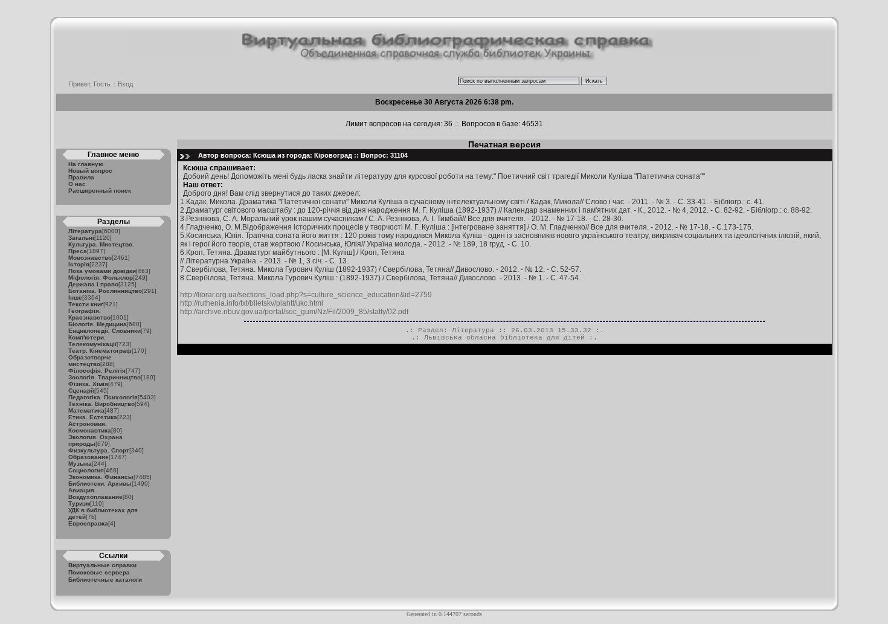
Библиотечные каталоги (105, 579)
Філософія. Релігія (97, 370)
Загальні (81, 237)
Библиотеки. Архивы (100, 483)
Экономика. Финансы (101, 477)
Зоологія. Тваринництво (104, 377)
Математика (86, 410)
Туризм (79, 503)
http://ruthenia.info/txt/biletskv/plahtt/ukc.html (251, 303)
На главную (86, 164)
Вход (125, 84)
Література (85, 231)
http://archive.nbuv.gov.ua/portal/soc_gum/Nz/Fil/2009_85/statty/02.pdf (294, 311)
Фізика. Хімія (88, 384)
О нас (77, 184)
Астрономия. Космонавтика (89, 427)
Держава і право (93, 284)
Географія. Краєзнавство (89, 314)
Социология (86, 470)
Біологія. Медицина (97, 324)
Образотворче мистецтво (90, 360)
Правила (81, 177)
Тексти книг (85, 304)
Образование (88, 457)
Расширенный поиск (99, 190)
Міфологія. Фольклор (100, 277)
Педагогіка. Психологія (103, 397)
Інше (75, 297)
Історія (78, 264)
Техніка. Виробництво (101, 403)
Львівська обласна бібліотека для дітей (504, 337)
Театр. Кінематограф (100, 350)
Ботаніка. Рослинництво (105, 291)
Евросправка (88, 523)
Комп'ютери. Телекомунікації (92, 340)
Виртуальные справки (102, 565)
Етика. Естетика (92, 417)
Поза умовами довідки (102, 271)
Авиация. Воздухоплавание (95, 493)
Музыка (80, 463)
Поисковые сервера (99, 572)
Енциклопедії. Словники (104, 330)
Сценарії (81, 390)
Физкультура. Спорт (98, 450)
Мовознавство (90, 257)
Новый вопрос (90, 170)
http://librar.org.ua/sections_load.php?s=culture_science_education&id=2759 (306, 295)
